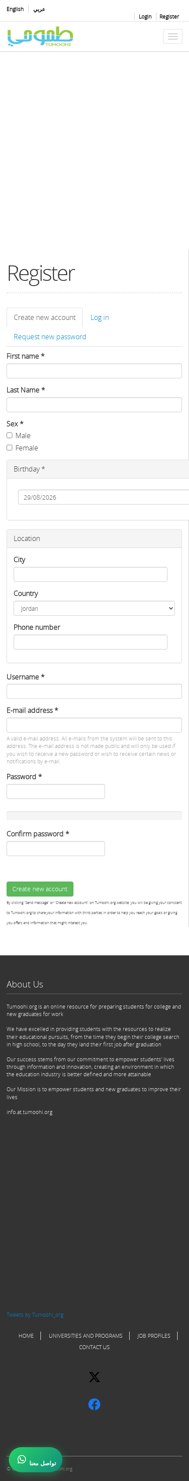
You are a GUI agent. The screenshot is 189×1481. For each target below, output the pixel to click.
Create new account (48, 319)
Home (26, 1335)
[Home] (40, 36)
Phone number (37, 627)
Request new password (50, 336)
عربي (39, 9)
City (19, 559)
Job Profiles (154, 1335)
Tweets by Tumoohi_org (35, 1314)
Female (26, 448)
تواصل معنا (42, 1463)
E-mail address (32, 710)
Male (23, 435)
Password (24, 776)
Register (169, 16)
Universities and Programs (86, 1335)
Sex (15, 423)
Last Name (26, 390)
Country (26, 593)
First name (26, 356)
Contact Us (94, 1347)
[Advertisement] (94, 155)
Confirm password (38, 834)
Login (145, 16)
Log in (100, 317)
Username (26, 677)
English (15, 9)
